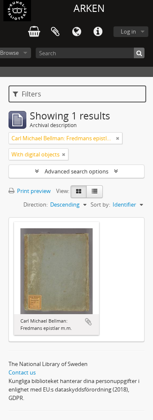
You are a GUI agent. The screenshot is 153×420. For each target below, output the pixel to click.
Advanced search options (76, 171)
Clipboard (55, 32)
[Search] (139, 53)
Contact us (22, 372)
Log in (128, 31)
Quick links (97, 32)
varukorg (34, 32)
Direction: (35, 204)
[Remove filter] (117, 138)
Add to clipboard (88, 322)
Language (76, 32)
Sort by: (100, 204)
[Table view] (94, 191)
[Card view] (79, 191)
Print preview (33, 191)
